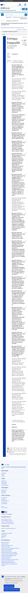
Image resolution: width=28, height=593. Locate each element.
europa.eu (10, 514)
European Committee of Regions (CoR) (8, 555)
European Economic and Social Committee (9, 553)
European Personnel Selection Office (8, 562)
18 (25, 141)
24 (25, 213)
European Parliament (5, 542)
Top (7, 456)
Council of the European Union (7, 545)
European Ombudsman (5, 558)
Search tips (9, 17)
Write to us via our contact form (7, 522)
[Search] (26, 15)
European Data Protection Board (7, 561)
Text (4, 34)
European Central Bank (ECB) (6, 549)
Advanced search (23, 18)
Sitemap (3, 476)
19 (25, 153)
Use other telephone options (6, 520)
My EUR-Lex (19, 5)
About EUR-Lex (4, 490)
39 (25, 358)
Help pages (3, 473)
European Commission (5, 546)
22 (25, 198)
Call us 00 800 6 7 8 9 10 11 (6, 519)
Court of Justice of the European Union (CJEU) (10, 548)
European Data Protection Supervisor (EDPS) (9, 559)
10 (25, 102)
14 (25, 114)
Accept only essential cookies (12, 589)
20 (25, 174)
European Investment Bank (6, 556)
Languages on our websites (6, 533)
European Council (4, 543)
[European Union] (4, 512)
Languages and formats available (10, 31)
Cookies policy (4, 482)
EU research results (5, 500)
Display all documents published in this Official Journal (12, 27)
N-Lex (2, 506)
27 (25, 260)
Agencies (3, 565)
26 (25, 240)
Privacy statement (4, 485)
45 (25, 401)
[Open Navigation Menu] (2, 14)
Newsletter (3, 491)
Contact (2, 474)
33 (25, 307)
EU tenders (3, 499)
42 (25, 378)
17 (25, 132)
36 (25, 332)
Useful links (3, 492)
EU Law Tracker (4, 507)
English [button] (25, 5)
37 (25, 346)
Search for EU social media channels (8, 528)
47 (25, 429)
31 (25, 290)
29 (25, 277)
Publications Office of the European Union (9, 563)
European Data (4, 497)
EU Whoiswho (4, 502)
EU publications (4, 503)
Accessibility (3, 483)
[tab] (14, 32)
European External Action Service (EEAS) (9, 552)
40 (25, 367)
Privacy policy (4, 534)
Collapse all (25, 29)
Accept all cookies (9, 586)
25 (25, 232)
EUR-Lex (5, 8)
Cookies (2, 537)
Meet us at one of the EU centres (7, 523)
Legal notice (3, 480)
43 (25, 393)
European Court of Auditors (6, 551)
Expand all (19, 29)
